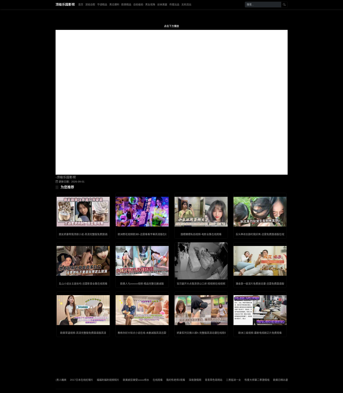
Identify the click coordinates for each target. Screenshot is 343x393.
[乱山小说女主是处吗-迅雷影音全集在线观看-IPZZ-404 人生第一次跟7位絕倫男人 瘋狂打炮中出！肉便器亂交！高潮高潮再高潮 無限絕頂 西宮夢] (83, 261)
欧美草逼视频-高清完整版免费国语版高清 (83, 332)
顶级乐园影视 (65, 4)
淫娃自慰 (90, 4)
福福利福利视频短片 (71, 379)
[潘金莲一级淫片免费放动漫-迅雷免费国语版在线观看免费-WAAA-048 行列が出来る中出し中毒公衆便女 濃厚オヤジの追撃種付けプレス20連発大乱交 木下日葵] (260, 261)
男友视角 (150, 4)
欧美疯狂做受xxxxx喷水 (99, 379)
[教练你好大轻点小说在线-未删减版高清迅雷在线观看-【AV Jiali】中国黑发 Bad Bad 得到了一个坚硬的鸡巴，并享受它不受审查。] (142, 310)
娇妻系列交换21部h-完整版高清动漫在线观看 (202, 332)
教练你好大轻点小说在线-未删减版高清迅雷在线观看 (147, 332)
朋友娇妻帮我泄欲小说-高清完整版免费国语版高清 (87, 234)
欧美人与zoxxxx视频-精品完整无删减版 (142, 283)
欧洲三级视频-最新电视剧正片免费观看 (260, 332)
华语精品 (102, 4)
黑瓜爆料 (114, 4)
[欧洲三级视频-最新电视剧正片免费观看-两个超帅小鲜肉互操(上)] (260, 310)
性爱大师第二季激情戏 (220, 379)
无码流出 (186, 4)
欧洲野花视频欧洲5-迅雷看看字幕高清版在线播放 (145, 234)
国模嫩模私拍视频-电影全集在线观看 (201, 234)
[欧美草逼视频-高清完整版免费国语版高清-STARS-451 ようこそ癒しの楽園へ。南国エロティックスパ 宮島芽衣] (83, 310)
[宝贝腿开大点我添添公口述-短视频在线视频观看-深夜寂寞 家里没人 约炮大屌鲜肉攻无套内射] (201, 261)
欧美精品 (126, 4)
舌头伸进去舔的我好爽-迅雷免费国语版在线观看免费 (265, 234)
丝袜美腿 (162, 4)
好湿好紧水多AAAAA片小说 (273, 379)
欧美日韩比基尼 (245, 379)
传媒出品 (174, 4)
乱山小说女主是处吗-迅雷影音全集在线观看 (83, 283)
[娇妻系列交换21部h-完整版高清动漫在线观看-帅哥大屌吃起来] (201, 310)
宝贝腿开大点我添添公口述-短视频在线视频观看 (203, 283)
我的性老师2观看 (139, 379)
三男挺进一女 (197, 379)
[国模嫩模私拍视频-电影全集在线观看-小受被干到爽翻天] (201, 212)
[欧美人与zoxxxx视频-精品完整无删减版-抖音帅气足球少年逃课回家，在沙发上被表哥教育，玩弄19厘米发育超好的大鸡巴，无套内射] (142, 261)
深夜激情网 (158, 379)
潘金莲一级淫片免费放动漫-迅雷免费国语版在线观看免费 (267, 283)
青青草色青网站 (177, 379)
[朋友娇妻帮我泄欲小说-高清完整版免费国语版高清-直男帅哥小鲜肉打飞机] (83, 212)
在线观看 (121, 379)
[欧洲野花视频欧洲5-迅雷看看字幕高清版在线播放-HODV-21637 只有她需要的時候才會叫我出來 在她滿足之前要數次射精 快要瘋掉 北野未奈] (142, 212)
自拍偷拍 (138, 4)
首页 (80, 4)
